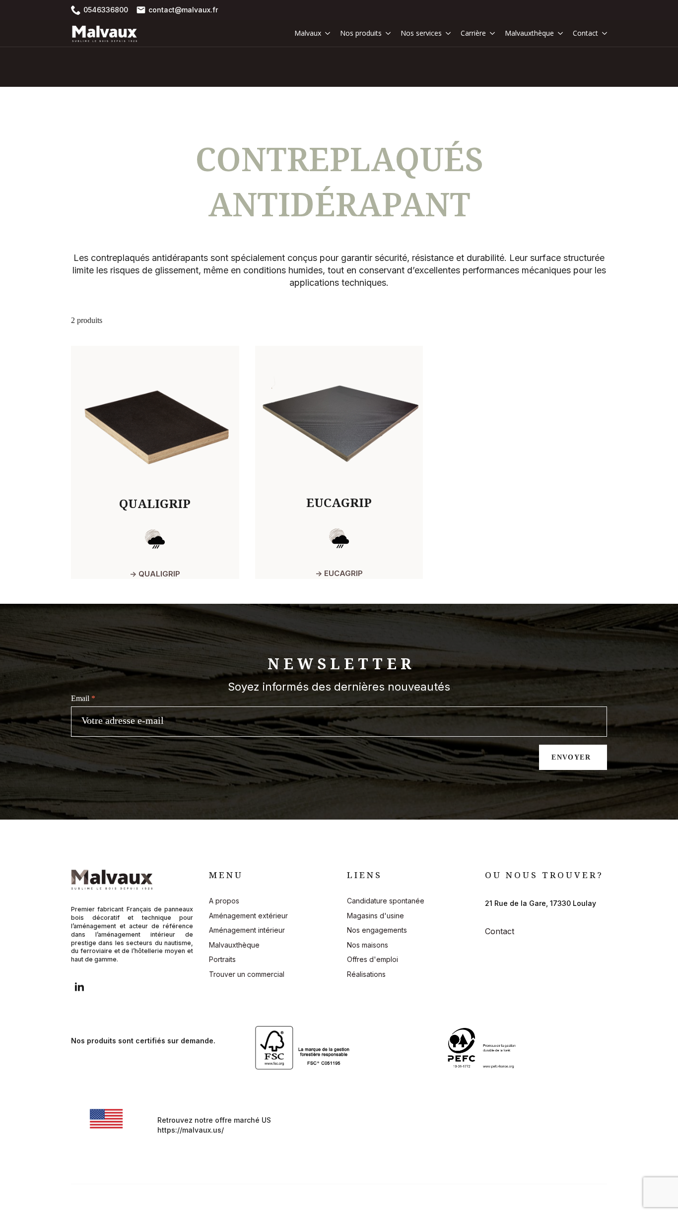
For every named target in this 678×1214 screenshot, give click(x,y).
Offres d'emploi (372, 959)
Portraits (222, 959)
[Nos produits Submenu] (386, 33)
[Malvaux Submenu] (325, 33)
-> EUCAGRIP (339, 573)
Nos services (421, 33)
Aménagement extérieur (248, 915)
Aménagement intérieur (247, 930)
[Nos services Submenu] (446, 33)
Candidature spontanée (385, 900)
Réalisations (366, 974)
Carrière (473, 33)
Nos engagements (377, 930)
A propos (224, 900)
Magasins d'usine (375, 915)
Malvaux (307, 33)
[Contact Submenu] (602, 33)
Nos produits (361, 33)
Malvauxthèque (529, 33)
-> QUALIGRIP (155, 573)
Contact (585, 33)
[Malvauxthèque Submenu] (558, 33)
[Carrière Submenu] (490, 33)
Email (83, 699)
